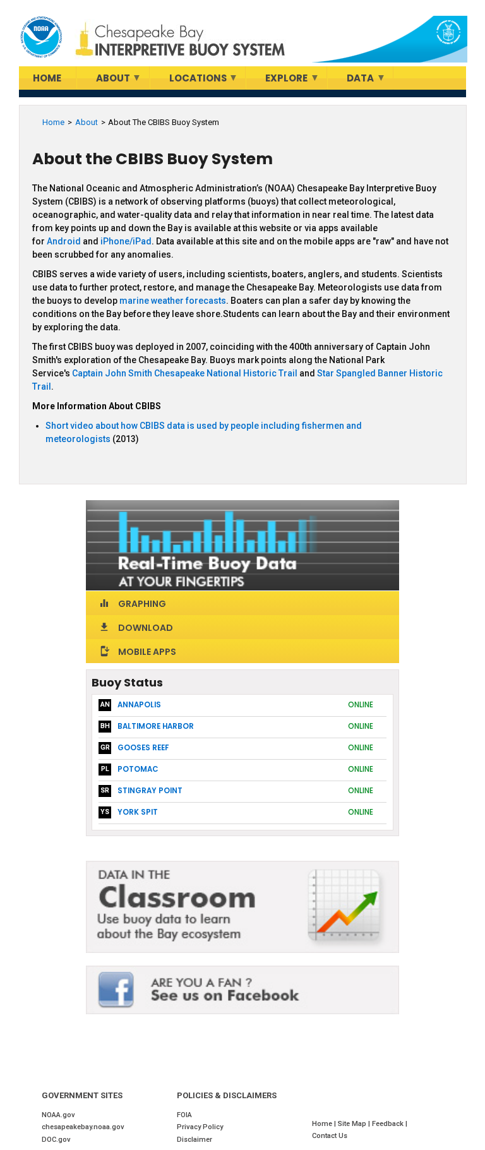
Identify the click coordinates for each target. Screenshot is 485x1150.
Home (53, 122)
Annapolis (139, 705)
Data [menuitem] (351, 80)
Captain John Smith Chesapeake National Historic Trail (184, 373)
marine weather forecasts (172, 301)
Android (65, 241)
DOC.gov (56, 1139)
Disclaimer (194, 1139)
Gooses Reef (143, 748)
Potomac (138, 769)
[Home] (41, 37)
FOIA (184, 1115)
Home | (325, 1124)
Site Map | (355, 1124)
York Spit (137, 812)
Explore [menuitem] (277, 80)
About (86, 122)
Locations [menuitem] (188, 80)
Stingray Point (150, 791)
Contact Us (329, 1136)
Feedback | (390, 1124)
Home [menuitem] (47, 78)
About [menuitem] (103, 80)
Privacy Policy (200, 1127)
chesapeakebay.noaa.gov (83, 1127)
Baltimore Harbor (155, 726)
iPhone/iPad (126, 241)
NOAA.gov (58, 1115)
